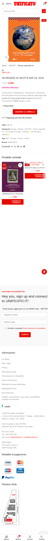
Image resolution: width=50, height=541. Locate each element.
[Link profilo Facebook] (11, 146)
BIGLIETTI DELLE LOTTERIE (35, 168)
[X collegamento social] (15, 146)
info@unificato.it (16, 437)
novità (26, 138)
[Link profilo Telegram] (24, 146)
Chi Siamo (6, 359)
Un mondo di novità (13, 132)
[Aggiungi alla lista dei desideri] (20, 165)
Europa (14, 129)
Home (4, 66)
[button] (13, 202)
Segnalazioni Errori (9, 389)
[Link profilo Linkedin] (21, 146)
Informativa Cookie (9, 372)
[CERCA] (44, 11)
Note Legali (6, 363)
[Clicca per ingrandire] (6, 57)
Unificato (25, 132)
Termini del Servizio (9, 380)
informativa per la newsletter (34, 328)
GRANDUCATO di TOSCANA (12, 194)
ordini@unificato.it (31, 437)
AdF (7, 138)
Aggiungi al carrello (25, 112)
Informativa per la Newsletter (13, 376)
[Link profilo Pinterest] (18, 146)
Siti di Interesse (8, 393)
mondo (20, 138)
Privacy (4, 368)
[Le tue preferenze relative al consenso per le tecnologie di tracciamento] (2, 405)
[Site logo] (25, 3)
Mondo (20, 129)
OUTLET (12, 66)
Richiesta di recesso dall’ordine (14, 384)
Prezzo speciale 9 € (26, 66)
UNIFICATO (12, 142)
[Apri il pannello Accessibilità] (44, 271)
